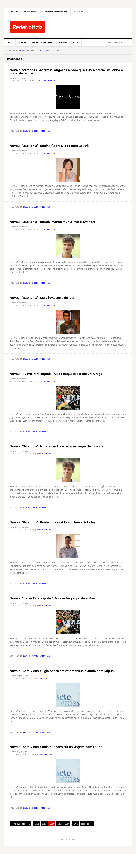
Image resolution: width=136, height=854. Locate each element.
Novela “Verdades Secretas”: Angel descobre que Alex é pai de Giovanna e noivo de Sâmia (66, 71)
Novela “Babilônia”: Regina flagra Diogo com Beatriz (49, 146)
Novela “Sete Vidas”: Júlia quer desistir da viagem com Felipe (56, 747)
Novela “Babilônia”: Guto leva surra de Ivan (42, 298)
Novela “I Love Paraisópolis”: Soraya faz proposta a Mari (52, 598)
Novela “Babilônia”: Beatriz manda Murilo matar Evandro (53, 222)
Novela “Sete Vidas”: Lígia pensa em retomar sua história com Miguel (62, 671)
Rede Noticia (68, 27)
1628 (60, 824)
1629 (67, 824)
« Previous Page (18, 824)
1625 (37, 824)
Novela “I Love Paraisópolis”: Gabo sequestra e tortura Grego (56, 374)
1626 (45, 824)
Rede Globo (36, 131)
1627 (52, 824)
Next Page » (86, 824)
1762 (76, 824)
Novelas (26, 131)
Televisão (45, 131)
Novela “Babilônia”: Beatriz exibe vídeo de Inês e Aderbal (53, 522)
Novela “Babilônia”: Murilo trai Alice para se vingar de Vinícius (56, 446)
